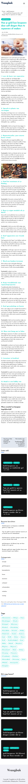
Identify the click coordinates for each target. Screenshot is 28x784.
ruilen (14, 650)
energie (4, 561)
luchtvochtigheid (13, 640)
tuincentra (14, 653)
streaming (5, 653)
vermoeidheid (6, 659)
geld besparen (6, 19)
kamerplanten (6, 570)
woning (4, 595)
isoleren (22, 634)
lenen (3, 574)
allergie (16, 618)
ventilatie (15, 656)
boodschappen (6, 621)
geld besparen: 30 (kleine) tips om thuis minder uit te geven (13, 544)
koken (14, 34)
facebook (5, 627)
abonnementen (6, 618)
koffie (10, 637)
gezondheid (6, 630)
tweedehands (4, 35)
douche (16, 621)
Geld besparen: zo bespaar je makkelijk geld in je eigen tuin (14, 468)
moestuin (16, 462)
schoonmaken (6, 587)
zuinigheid (5, 666)
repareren (19, 34)
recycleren (19, 643)
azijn (22, 618)
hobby (10, 34)
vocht (24, 659)
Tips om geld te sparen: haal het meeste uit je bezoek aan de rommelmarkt (14, 532)
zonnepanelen (14, 662)
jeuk (4, 637)
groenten (14, 630)
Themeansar (22, 781)
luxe (22, 640)
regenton (5, 646)
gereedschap (14, 627)
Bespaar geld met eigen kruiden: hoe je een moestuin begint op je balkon (14, 550)
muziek (11, 643)
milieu (4, 643)
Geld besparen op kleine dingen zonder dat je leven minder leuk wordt (13, 512)
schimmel (4, 583)
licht (4, 640)
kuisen (23, 637)
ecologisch (5, 624)
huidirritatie (6, 634)
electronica (5, 34)
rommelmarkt (6, 650)
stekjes (22, 650)
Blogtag (13, 781)
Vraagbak (7, 3)
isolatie (14, 634)
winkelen (16, 484)
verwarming (16, 659)
